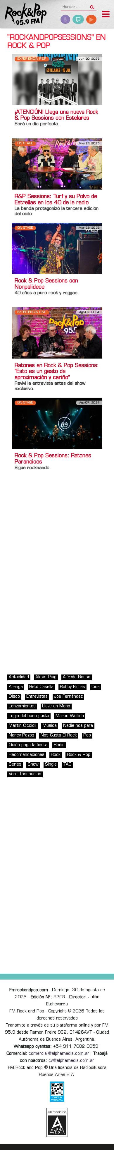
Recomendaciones (26, 755)
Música (50, 726)
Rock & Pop (78, 755)
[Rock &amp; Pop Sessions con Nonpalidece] (57, 248)
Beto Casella (41, 687)
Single (51, 764)
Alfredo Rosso (76, 677)
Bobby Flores (72, 687)
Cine (95, 687)
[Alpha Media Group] (57, 1122)
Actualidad (19, 677)
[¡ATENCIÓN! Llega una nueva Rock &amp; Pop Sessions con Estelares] (57, 79)
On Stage (25, 143)
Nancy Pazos (21, 735)
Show (33, 764)
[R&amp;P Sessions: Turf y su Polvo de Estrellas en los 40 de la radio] (57, 164)
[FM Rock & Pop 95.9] (23, 14)
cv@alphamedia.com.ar (71, 1061)
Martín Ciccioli (22, 726)
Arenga (16, 687)
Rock (56, 755)
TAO (67, 764)
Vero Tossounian (25, 774)
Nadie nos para (78, 726)
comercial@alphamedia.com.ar (59, 1054)
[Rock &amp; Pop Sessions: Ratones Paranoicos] (57, 423)
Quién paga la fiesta (28, 745)
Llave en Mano (56, 706)
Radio (59, 745)
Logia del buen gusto (29, 716)
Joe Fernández (68, 696)
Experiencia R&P (32, 59)
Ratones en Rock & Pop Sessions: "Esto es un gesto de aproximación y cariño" (57, 372)
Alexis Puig (45, 677)
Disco (14, 696)
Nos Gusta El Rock (59, 735)
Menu (106, 15)
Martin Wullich (70, 716)
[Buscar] (92, 5)
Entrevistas (37, 696)
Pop (87, 735)
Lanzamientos (22, 706)
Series (15, 764)
